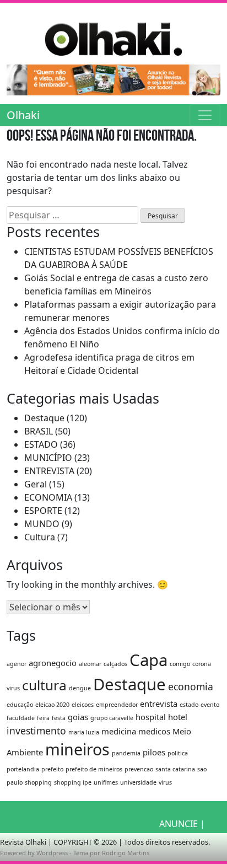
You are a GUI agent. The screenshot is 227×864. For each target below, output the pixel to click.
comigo (180, 664)
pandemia (126, 753)
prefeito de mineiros (94, 769)
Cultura (39, 537)
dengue (80, 688)
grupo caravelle (111, 718)
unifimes (106, 782)
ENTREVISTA (49, 471)
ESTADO (41, 444)
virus (165, 782)
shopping (38, 782)
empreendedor (117, 705)
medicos (154, 731)
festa (59, 718)
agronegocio (53, 662)
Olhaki (23, 115)
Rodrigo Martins (125, 853)
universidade (138, 782)
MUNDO (42, 524)
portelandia (23, 769)
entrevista (158, 703)
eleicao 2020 (52, 705)
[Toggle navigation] (205, 115)
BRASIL (38, 431)
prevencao (139, 769)
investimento (36, 730)
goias (78, 716)
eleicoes (83, 705)
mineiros (77, 749)
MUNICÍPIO (48, 458)
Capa (148, 660)
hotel (177, 716)
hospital (151, 716)
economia (190, 686)
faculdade (21, 718)
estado (189, 705)
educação (20, 705)
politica (177, 753)
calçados (115, 664)
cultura (44, 685)
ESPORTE (43, 511)
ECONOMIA (48, 497)
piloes (154, 752)
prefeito (52, 769)
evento (210, 705)
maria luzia (83, 732)
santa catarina (175, 769)
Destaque (44, 418)
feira (43, 718)
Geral (35, 484)
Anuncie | (182, 824)
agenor (16, 664)
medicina (118, 731)
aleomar (90, 664)
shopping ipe (72, 782)
